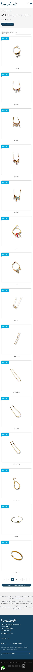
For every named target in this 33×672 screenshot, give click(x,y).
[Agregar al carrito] (11, 51)
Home (3, 11)
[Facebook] (8, 630)
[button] (23, 32)
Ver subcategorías (6, 24)
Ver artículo (19, 51)
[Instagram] (10, 630)
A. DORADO (5, 20)
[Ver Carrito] (30, 4)
